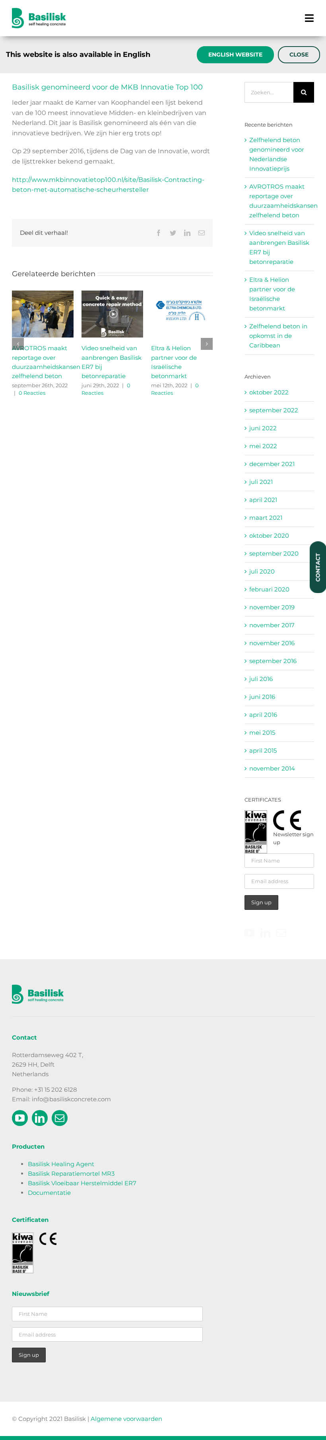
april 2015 (263, 750)
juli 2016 (261, 679)
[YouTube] (249, 933)
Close (299, 54)
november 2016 (272, 643)
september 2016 (273, 661)
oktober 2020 (269, 535)
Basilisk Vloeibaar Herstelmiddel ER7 (82, 1183)
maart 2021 (265, 517)
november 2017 (272, 625)
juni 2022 (263, 428)
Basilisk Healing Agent (61, 1164)
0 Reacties (171, 393)
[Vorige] (18, 344)
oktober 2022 (269, 392)
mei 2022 (263, 446)
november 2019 (272, 607)
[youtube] (20, 1118)
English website (235, 54)
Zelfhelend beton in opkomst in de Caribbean (41, 357)
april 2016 (263, 714)
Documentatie (49, 1192)
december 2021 (272, 464)
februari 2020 (269, 589)
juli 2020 (262, 571)
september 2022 (273, 410)
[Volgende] (207, 344)
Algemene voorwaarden (126, 1418)
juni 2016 (262, 696)
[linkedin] (40, 1118)
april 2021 (263, 499)
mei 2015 (262, 732)
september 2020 (274, 553)
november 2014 (272, 768)
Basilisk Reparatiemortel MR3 (71, 1173)
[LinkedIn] (265, 933)
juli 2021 (261, 482)
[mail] (60, 1118)
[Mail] (281, 933)
